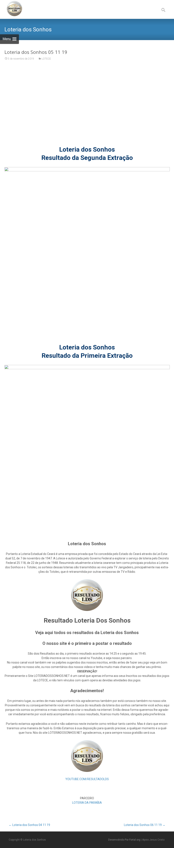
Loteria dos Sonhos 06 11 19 (144, 825)
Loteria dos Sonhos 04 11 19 (29, 825)
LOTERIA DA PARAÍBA (87, 802)
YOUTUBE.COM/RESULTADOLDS (87, 779)
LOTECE (46, 58)
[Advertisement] (87, 106)
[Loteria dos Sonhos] (11, 8)
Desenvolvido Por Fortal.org (124, 839)
